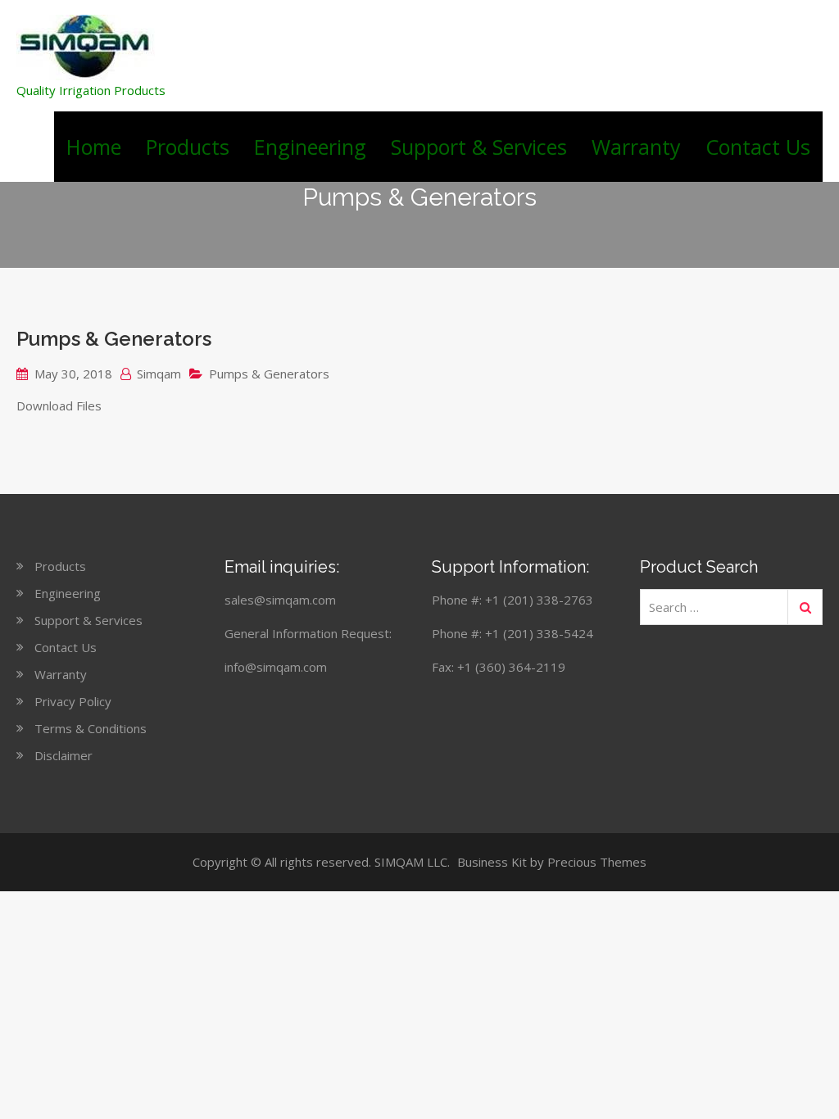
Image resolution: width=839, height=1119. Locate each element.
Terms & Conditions (90, 728)
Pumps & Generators (113, 339)
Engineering (310, 147)
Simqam (159, 373)
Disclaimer (63, 755)
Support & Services (479, 147)
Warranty (636, 147)
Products (187, 147)
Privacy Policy (72, 701)
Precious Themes (596, 862)
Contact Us (757, 147)
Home (93, 147)
